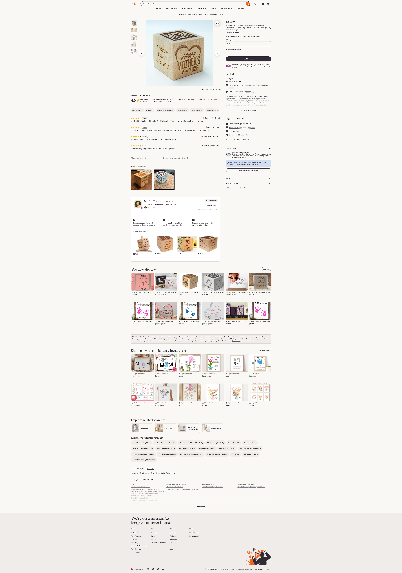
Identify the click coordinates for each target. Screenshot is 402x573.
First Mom (236, 455)
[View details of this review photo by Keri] (164, 180)
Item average (144, 99)
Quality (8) (149, 110)
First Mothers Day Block (167, 449)
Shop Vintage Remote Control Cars (144, 501)
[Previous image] (141, 53)
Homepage (182, 14)
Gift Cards (240, 8)
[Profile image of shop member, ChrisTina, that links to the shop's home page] (145, 207)
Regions (268, 569)
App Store (138, 559)
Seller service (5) (197, 110)
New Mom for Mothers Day (144, 449)
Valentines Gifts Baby (208, 449)
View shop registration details (237, 188)
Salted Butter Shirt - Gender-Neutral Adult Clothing (182, 490)
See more (266, 269)
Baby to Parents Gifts (188, 449)
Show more (266, 350)
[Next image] (217, 53)
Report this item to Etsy (212, 89)
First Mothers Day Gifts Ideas (144, 455)
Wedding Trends (226, 8)
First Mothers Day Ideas (142, 443)
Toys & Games (192, 14)
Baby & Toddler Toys (210, 14)
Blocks (221, 14)
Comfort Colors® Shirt (174, 487)
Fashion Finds (201, 8)
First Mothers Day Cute (168, 455)
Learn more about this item (248, 110)
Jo (209, 127)
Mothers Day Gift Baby (216, 443)
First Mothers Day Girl (228, 449)
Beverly (207, 118)
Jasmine (207, 145)
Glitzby (228, 32)
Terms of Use (236, 341)
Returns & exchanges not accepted (242, 127)
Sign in (256, 4)
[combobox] (192, 3)
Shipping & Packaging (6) (165, 110)
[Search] (247, 3)
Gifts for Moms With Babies (218, 455)
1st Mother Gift (234, 443)
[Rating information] (145, 204)
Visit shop (213, 232)
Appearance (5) (182, 110)
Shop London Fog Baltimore (212, 487)
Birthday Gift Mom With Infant (192, 455)
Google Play (154, 559)
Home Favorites (187, 8)
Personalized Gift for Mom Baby (192, 443)
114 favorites (150, 469)
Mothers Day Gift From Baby (251, 449)
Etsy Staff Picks (171, 8)
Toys (200, 14)
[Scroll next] (220, 110)
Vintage (213, 8)
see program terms (240, 157)
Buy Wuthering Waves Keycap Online (251, 487)
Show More (201, 506)
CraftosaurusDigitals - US (140, 487)
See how (255, 164)
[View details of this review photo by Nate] (141, 180)
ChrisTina (149, 200)
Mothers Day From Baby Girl (166, 443)
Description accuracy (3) (214, 110)
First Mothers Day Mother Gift (145, 460)
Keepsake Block (251, 443)
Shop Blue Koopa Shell (139, 498)
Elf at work (135, 503)
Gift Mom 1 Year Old (252, 455)
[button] (211, 205)
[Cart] (268, 3)
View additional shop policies (248, 170)
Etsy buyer (207, 136)
